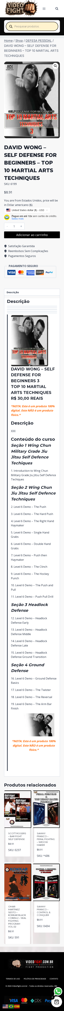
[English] (5, 1006)
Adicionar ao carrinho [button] (18, 853)
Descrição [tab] (13, 292)
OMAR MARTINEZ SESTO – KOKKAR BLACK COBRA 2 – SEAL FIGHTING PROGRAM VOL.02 (17, 916)
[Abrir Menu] (44, 8)
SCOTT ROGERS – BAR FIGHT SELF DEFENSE (17, 836)
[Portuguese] (11, 1006)
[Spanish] (17, 1006)
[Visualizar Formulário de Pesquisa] (57, 9)
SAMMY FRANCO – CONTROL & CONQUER (43, 911)
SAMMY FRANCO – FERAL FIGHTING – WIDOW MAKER (46, 839)
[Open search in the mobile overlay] (32, 26)
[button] (55, 66)
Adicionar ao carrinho (32, 235)
